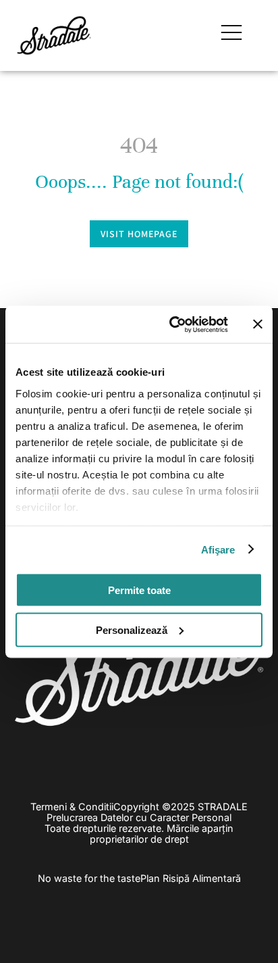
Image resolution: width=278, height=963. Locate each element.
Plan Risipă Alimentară (190, 878)
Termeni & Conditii (71, 806)
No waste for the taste (89, 878)
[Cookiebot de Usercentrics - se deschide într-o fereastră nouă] (172, 324)
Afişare (218, 549)
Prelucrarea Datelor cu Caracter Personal (139, 817)
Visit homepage (139, 234)
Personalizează (131, 629)
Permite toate (139, 590)
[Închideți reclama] (257, 324)
